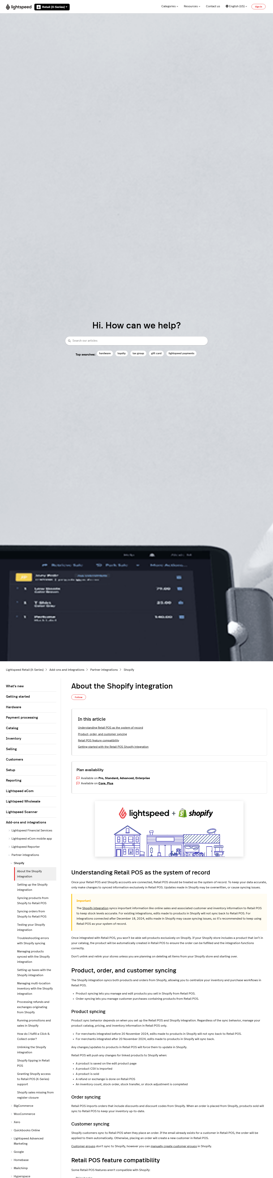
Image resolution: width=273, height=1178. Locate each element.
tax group (138, 353)
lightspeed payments (181, 353)
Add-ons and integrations (66, 669)
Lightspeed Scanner (22, 812)
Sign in (258, 7)
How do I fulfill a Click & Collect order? (33, 1036)
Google (19, 1151)
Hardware (13, 707)
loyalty (122, 353)
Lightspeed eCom (20, 791)
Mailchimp (21, 1168)
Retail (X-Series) (53, 7)
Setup (10, 770)
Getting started (18, 696)
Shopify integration (95, 908)
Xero (17, 1122)
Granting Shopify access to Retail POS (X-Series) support (34, 1079)
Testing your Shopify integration (31, 927)
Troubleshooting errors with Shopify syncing (33, 941)
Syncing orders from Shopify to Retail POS (31, 914)
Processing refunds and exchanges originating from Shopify (33, 1007)
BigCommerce (23, 1105)
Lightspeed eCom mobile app (32, 838)
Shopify (129, 669)
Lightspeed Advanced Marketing (28, 1141)
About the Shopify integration (29, 874)
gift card (156, 353)
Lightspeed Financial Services (32, 830)
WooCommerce (24, 1114)
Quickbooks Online (27, 1130)
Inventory (13, 738)
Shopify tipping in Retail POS (33, 1063)
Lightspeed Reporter (26, 846)
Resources (191, 6)
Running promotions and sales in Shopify (34, 1023)
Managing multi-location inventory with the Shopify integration (35, 988)
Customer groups (83, 1146)
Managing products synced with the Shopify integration (33, 956)
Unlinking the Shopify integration (31, 1050)
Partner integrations (104, 669)
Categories (168, 6)
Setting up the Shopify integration (32, 887)
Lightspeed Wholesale (23, 801)
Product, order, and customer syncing (102, 734)
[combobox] (136, 340)
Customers (14, 759)
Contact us (213, 6)
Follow (78, 697)
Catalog (12, 728)
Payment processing (22, 717)
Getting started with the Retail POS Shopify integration (113, 747)
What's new (15, 686)
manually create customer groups (174, 1146)
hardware (105, 353)
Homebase (21, 1160)
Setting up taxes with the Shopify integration (34, 973)
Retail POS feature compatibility (98, 740)
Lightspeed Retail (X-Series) (24, 669)
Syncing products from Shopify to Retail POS (32, 901)
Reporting (13, 780)
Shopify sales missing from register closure (35, 1095)
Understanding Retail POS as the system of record (110, 727)
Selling (11, 749)
